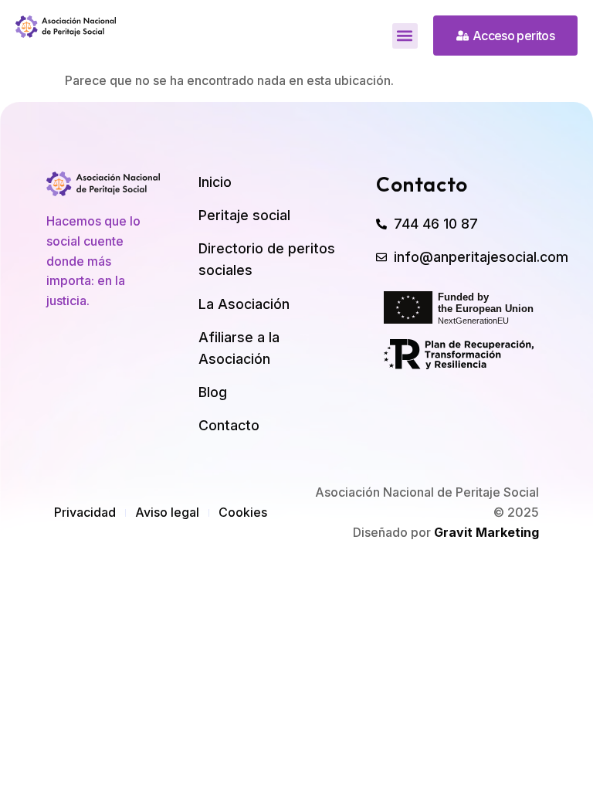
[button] (405, 36)
